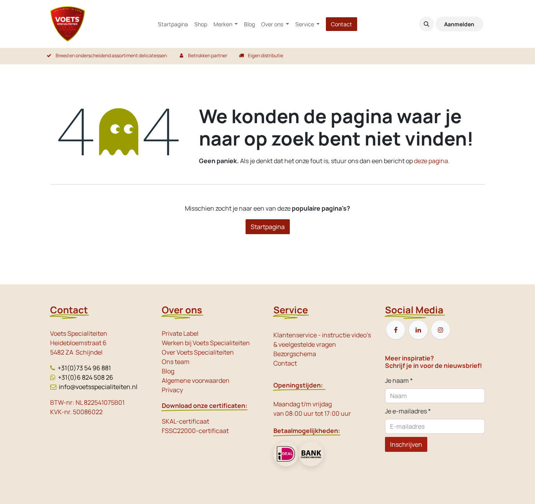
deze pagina (431, 160)
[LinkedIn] (418, 329)
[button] (426, 23)
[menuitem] (173, 24)
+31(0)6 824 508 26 (85, 377)
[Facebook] (395, 329)
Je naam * (399, 380)
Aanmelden (459, 24)
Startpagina (268, 226)
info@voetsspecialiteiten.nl (98, 386)
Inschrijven (406, 444)
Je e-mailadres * (408, 411)
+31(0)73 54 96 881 (84, 368)
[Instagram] (440, 329)
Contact (341, 24)
